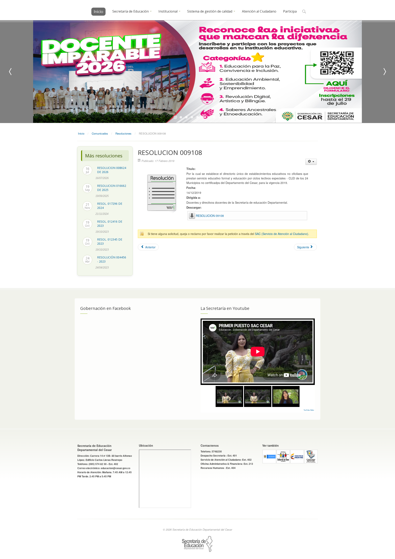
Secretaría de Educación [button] (131, 11)
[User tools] (311, 162)
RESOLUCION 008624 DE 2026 (111, 170)
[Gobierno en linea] (283, 456)
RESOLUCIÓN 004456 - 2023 (111, 259)
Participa (290, 11)
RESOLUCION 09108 (210, 216)
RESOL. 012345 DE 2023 (109, 241)
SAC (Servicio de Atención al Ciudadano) (281, 234)
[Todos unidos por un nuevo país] (297, 456)
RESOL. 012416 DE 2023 (109, 224)
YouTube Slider (309, 410)
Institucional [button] (168, 11)
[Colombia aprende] (311, 456)
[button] (304, 11)
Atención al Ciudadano (259, 11)
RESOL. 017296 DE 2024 (109, 206)
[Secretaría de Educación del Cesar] (98, 11)
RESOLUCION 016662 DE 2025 (111, 188)
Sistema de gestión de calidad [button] (210, 11)
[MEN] (269, 456)
